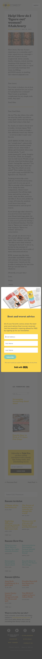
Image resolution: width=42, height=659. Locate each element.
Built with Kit (21, 367)
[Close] (38, 290)
